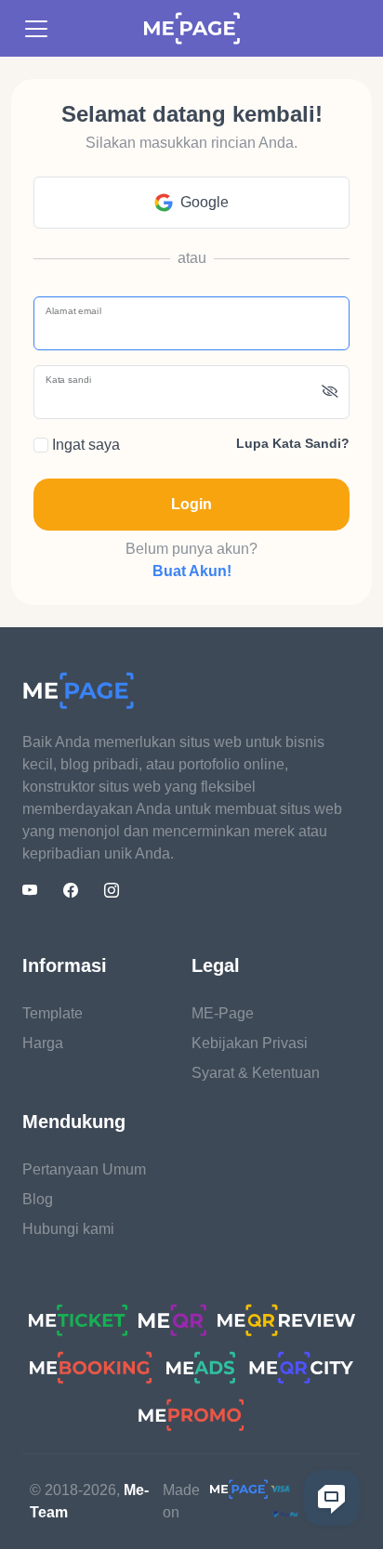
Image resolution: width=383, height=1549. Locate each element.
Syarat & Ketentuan (256, 1073)
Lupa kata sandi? (293, 443)
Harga (42, 1043)
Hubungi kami (68, 1229)
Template (52, 1013)
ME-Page (223, 1013)
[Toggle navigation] (36, 28)
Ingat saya (84, 445)
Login (191, 504)
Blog (37, 1199)
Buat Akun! (191, 571)
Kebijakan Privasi (250, 1043)
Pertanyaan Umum (84, 1169)
